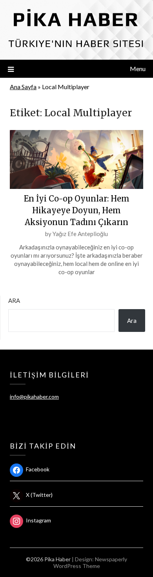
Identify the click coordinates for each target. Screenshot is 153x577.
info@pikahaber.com (34, 396)
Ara (14, 300)
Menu (138, 68)
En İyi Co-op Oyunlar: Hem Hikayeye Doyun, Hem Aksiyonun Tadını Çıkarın (76, 210)
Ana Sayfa (23, 86)
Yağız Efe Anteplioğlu (80, 233)
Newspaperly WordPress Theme (90, 562)
